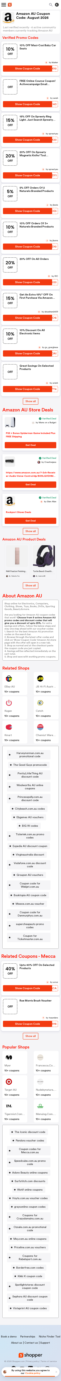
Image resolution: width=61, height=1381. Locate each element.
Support (45, 1342)
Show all (30, 401)
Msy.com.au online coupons (29, 1239)
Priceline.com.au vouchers (30, 1247)
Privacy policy (32, 1361)
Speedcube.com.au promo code (30, 1162)
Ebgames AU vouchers (30, 817)
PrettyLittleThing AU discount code (29, 775)
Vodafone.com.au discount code (30, 865)
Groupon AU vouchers (30, 875)
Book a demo (9, 1336)
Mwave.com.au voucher (30, 903)
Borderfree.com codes (30, 1267)
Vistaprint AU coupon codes (30, 1308)
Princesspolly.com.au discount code (29, 799)
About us (16, 1342)
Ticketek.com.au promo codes (30, 836)
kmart (8, 735)
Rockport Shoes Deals (18, 512)
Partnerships (27, 1336)
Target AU (10, 1089)
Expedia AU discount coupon (30, 846)
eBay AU (9, 686)
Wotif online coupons (30, 1189)
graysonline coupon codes (30, 1206)
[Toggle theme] (57, 5)
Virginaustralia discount (30, 854)
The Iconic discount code (30, 1132)
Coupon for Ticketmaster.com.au (30, 937)
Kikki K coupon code (30, 1276)
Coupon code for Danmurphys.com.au (30, 914)
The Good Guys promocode (30, 765)
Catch (39, 711)
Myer (7, 1065)
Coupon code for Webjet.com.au (30, 885)
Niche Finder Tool (49, 1336)
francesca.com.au (47, 1065)
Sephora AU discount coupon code (30, 1298)
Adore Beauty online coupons (30, 1172)
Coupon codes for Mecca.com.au (30, 1151)
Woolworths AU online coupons (30, 787)
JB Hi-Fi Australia (46, 686)
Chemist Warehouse (48, 735)
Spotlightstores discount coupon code (30, 1286)
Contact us (31, 1342)
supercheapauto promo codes (30, 926)
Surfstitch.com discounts (30, 1181)
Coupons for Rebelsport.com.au (30, 1257)
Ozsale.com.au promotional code (30, 1229)
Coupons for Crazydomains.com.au (30, 1217)
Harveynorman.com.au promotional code (30, 755)
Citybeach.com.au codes (30, 808)
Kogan (8, 711)
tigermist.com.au (15, 1114)
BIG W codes (30, 825)
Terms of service (49, 1361)
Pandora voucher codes (30, 1140)
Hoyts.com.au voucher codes (30, 1198)
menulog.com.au (46, 1114)
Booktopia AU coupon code (30, 895)
